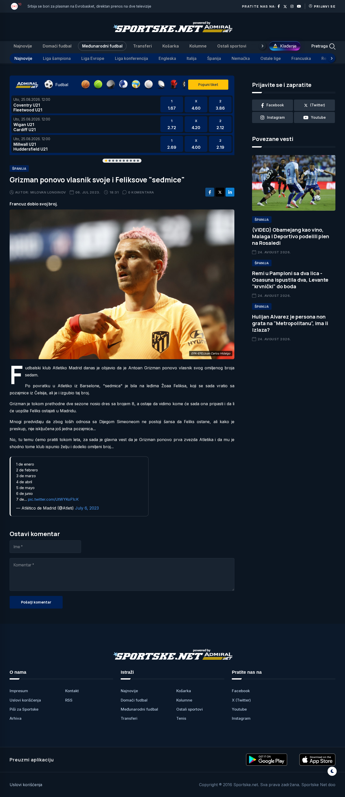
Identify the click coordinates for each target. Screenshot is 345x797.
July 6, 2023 (87, 508)
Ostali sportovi (231, 46)
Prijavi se (324, 6)
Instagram (241, 718)
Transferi (142, 46)
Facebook (241, 690)
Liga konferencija (131, 58)
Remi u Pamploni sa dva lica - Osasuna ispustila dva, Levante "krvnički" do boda (290, 280)
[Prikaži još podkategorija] (331, 58)
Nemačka (241, 58)
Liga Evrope (92, 58)
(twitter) (317, 105)
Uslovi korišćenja (25, 700)
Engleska (167, 58)
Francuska (301, 58)
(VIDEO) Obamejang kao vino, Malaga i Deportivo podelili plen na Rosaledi (290, 236)
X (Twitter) (241, 700)
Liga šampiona (57, 58)
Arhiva (15, 718)
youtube (318, 117)
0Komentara (141, 192)
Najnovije (23, 46)
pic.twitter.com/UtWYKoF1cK (53, 499)
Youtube (239, 709)
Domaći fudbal (57, 46)
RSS (68, 700)
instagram (276, 117)
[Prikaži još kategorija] (262, 46)
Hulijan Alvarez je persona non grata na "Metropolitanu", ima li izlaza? (290, 323)
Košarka (170, 46)
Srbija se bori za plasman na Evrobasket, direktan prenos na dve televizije (89, 6)
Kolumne (198, 46)
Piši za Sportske (24, 709)
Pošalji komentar (36, 602)
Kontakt (72, 690)
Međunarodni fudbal (102, 46)
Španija (214, 58)
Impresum (19, 690)
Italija (191, 58)
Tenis (181, 718)
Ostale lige (270, 58)
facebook (275, 105)
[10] (14, 6)
